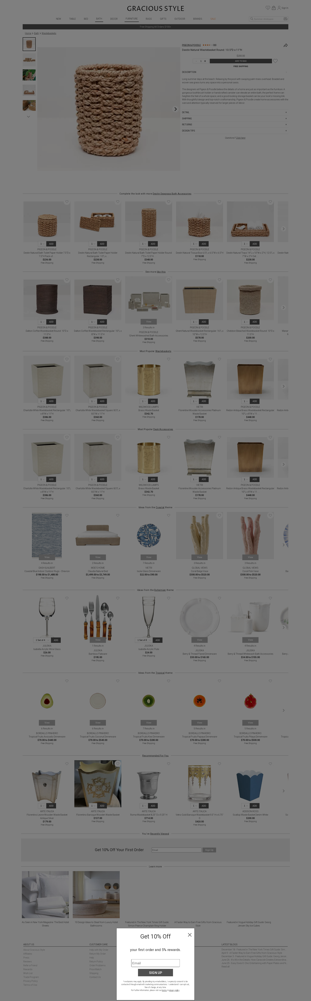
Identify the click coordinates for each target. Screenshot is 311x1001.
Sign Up (155, 973)
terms (164, 990)
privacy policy (174, 990)
